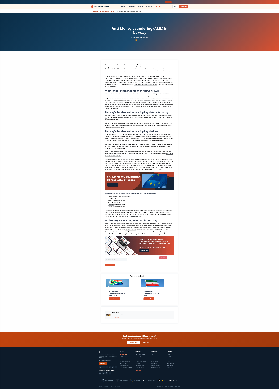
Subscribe (102, 363)
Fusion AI (123, 354)
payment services (120, 200)
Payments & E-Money (140, 356)
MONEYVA (166, 94)
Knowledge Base (155, 369)
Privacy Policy (160, 386)
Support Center (170, 369)
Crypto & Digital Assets (141, 361)
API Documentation (155, 367)
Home (96, 11)
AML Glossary (154, 363)
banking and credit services (123, 196)
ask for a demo (153, 234)
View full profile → (117, 317)
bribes (156, 67)
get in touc (139, 234)
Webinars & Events (155, 365)
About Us (169, 354)
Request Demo (183, 6)
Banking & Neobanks (140, 354)
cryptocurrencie (112, 167)
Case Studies (154, 359)
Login (175, 6)
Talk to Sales (146, 342)
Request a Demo (134, 342)
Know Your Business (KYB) (126, 367)
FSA (106, 117)
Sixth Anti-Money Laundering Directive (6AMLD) (153, 161)
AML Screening (123, 356)
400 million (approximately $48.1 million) (145, 84)
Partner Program (170, 363)
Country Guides (104, 11)
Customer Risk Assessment (126, 369)
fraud (157, 69)
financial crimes (142, 134)
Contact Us (169, 367)
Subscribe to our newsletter (105, 360)
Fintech (137, 359)
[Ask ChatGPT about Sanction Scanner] (100, 373)
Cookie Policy (177, 386)
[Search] (171, 6)
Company (149, 6)
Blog (152, 354)
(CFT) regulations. (122, 82)
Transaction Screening (125, 361)
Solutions (132, 6)
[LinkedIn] (100, 367)
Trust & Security (170, 356)
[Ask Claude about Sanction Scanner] (106, 373)
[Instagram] (113, 367)
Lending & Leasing (140, 367)
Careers (168, 361)
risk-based (149, 98)
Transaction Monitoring (125, 359)
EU (109, 146)
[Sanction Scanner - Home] (100, 6)
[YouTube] (106, 367)
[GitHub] (110, 367)
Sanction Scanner (130, 230)
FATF (160, 94)
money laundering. (116, 71)
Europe (113, 11)
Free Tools (158, 6)
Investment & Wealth (140, 365)
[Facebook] (116, 367)
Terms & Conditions (169, 386)
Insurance (111, 204)
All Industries (138, 370)
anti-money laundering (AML (152, 80)
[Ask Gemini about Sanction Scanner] (110, 373)
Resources (140, 6)
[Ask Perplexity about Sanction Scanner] (103, 373)
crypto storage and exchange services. (132, 216)
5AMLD (122, 210)
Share (163, 257)
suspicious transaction (145, 100)
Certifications (170, 359)
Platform (123, 6)
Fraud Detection (123, 363)
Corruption (168, 65)
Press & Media (170, 365)
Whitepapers (154, 356)
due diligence (165, 100)
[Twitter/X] (103, 367)
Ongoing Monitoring (124, 365)
